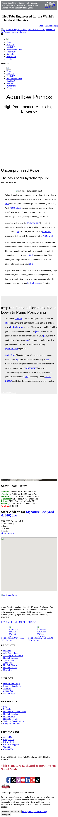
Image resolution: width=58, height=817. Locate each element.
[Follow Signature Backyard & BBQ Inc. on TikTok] (37, 782)
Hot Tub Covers (10, 667)
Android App (9, 693)
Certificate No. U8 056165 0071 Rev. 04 (12, 639)
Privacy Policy (9, 742)
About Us (7, 737)
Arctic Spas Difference (13, 655)
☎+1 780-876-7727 (10, 533)
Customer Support (11, 744)
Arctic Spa (48, 236)
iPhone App (8, 691)
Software (7, 688)
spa (7, 203)
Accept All (6, 815)
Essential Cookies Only (11, 812)
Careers (6, 747)
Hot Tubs (10, 44)
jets (6, 323)
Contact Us (8, 749)
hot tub (30, 255)
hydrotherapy (33, 223)
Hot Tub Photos (10, 665)
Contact (9, 59)
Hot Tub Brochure (11, 714)
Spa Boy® (11, 52)
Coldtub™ (11, 47)
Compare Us (8, 739)
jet (18, 231)
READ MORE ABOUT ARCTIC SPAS (18, 622)
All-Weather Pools (14, 49)
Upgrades (7, 670)
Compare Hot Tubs (11, 724)
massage (46, 231)
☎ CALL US (50, 6)
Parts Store (11, 56)
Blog (5, 707)
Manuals (7, 709)
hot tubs (18, 318)
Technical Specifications (13, 721)
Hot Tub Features (10, 658)
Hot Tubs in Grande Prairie (14, 711)
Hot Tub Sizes (9, 716)
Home (9, 42)
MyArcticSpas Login (12, 686)
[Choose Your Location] (8, 39)
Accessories (8, 663)
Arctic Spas (15, 208)
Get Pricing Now (8, 392)
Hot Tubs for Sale (10, 719)
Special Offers (9, 660)
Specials (9, 54)
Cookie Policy (41, 811)
